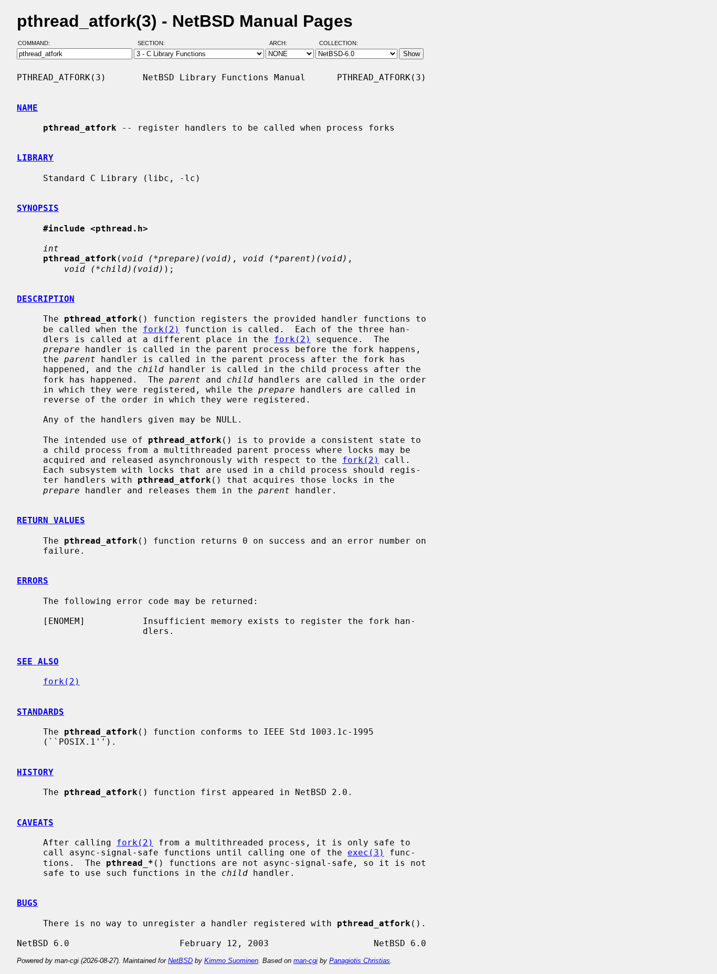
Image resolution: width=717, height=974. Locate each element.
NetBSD (180, 961)
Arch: (283, 43)
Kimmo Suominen (231, 961)
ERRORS (32, 581)
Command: (37, 43)
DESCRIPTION (46, 299)
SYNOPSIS (38, 208)
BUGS (27, 903)
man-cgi (305, 961)
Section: (154, 43)
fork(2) (161, 329)
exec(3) (365, 852)
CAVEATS (35, 823)
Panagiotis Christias (359, 961)
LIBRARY (35, 158)
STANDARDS (40, 712)
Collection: (338, 43)
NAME (27, 108)
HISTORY (35, 772)
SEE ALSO (38, 661)
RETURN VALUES (51, 520)
